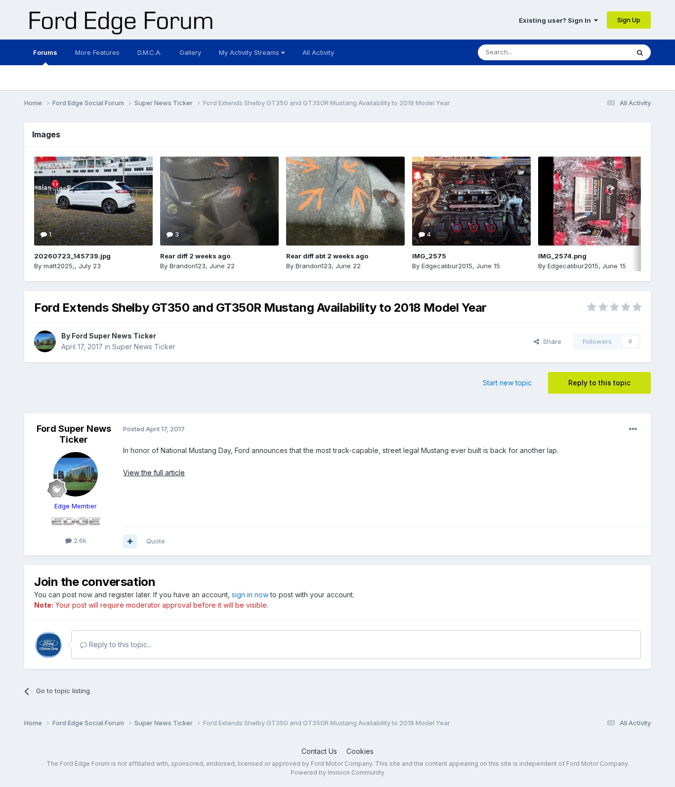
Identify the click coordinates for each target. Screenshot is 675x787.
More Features (97, 52)
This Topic (600, 52)
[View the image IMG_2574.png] (597, 201)
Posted (154, 429)
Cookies (360, 751)
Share (550, 341)
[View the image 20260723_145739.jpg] (93, 201)
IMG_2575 (429, 256)
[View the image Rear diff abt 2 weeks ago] (345, 201)
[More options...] (633, 429)
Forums (45, 52)
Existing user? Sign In (556, 20)
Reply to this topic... (119, 644)
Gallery (190, 52)
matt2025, (59, 266)
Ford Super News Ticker (114, 335)
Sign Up (628, 20)
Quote (155, 541)
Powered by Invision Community (337, 772)
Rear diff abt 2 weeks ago (327, 256)
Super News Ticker (143, 346)
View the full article (154, 472)
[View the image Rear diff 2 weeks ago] (219, 201)
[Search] (640, 52)
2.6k (79, 540)
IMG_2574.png (562, 256)
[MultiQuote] (130, 541)
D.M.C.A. (149, 52)
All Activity (318, 52)
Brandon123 (187, 266)
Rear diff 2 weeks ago (195, 256)
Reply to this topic (599, 382)
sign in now (250, 594)
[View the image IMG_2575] (471, 201)
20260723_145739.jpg (72, 256)
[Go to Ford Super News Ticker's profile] (45, 341)
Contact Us (319, 751)
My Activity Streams (250, 52)
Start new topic (507, 382)
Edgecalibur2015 (447, 266)
